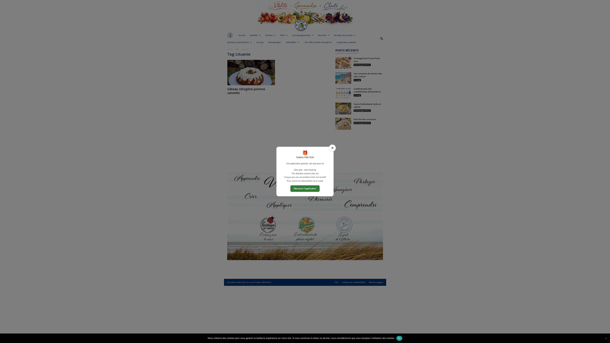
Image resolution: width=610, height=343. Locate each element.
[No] (606, 338)
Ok (399, 338)
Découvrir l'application (305, 188)
